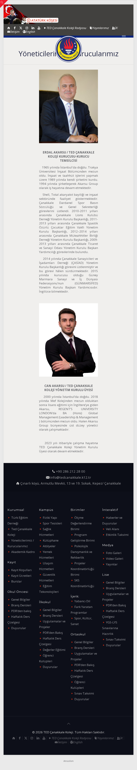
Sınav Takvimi (84, 693)
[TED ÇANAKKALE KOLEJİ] (68, 49)
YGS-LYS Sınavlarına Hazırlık (110, 628)
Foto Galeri (113, 553)
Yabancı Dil (82, 601)
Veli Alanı (112, 529)
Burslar (16, 581)
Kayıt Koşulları (21, 570)
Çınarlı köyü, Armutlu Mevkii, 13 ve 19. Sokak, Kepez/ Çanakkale (70, 483)
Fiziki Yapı (50, 518)
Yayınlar (112, 564)
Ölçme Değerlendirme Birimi (81, 523)
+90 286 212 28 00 (70, 471)
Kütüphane (51, 540)
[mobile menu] (124, 36)
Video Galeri (114, 558)
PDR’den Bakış (53, 633)
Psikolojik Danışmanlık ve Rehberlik (81, 552)
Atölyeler (49, 546)
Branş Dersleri (21, 605)
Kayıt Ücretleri (21, 576)
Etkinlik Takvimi (117, 535)
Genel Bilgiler (20, 599)
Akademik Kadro (23, 552)
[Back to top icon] (68, 723)
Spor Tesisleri (52, 523)
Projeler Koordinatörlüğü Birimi (82, 569)
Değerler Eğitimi (54, 650)
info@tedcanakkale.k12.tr (70, 477)
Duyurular (18, 628)
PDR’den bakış (21, 611)
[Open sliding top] (4, 4)
